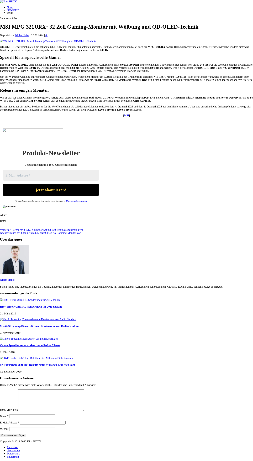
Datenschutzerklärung (76, 201)
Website (4, 428)
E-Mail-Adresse (9, 422)
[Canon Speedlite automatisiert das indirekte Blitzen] (29, 338)
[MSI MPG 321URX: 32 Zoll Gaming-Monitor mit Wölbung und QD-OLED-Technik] (48, 41)
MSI (126, 115)
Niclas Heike (22, 35)
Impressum (13, 456)
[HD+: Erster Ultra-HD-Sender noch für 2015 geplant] (30, 299)
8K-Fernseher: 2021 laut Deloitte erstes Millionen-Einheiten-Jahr (37, 364)
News (10, 7)
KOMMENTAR (9, 410)
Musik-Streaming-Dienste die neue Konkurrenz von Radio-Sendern (39, 326)
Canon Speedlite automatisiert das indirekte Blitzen (30, 345)
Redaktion (12, 447)
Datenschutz (13, 453)
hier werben (13, 450)
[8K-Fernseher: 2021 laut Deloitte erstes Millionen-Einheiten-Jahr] (36, 358)
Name (4, 416)
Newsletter (13, 9)
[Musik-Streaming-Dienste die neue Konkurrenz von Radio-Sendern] (38, 319)
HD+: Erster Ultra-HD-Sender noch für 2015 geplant (31, 306)
